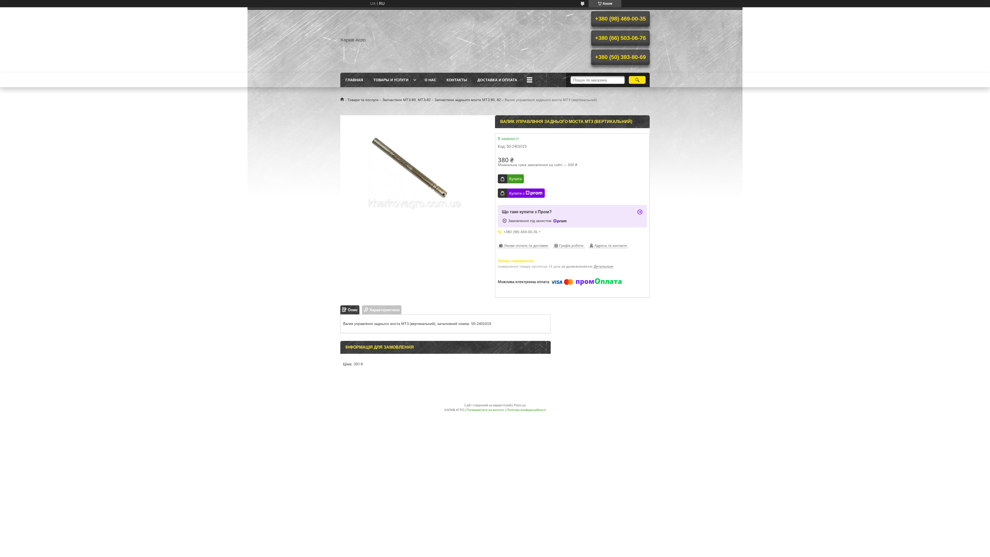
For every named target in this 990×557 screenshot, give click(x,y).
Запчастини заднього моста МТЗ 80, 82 (467, 100)
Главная (354, 80)
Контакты (457, 80)
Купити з (516, 193)
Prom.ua (520, 405)
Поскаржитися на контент (485, 410)
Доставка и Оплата (497, 80)
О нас (430, 80)
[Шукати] (637, 80)
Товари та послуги (363, 100)
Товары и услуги (390, 80)
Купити (515, 179)
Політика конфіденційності (526, 410)
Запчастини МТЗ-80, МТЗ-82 (406, 100)
